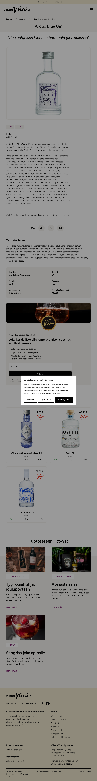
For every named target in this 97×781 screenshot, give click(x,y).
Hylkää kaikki (46, 400)
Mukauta (30, 400)
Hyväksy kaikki (64, 400)
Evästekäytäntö (59, 393)
